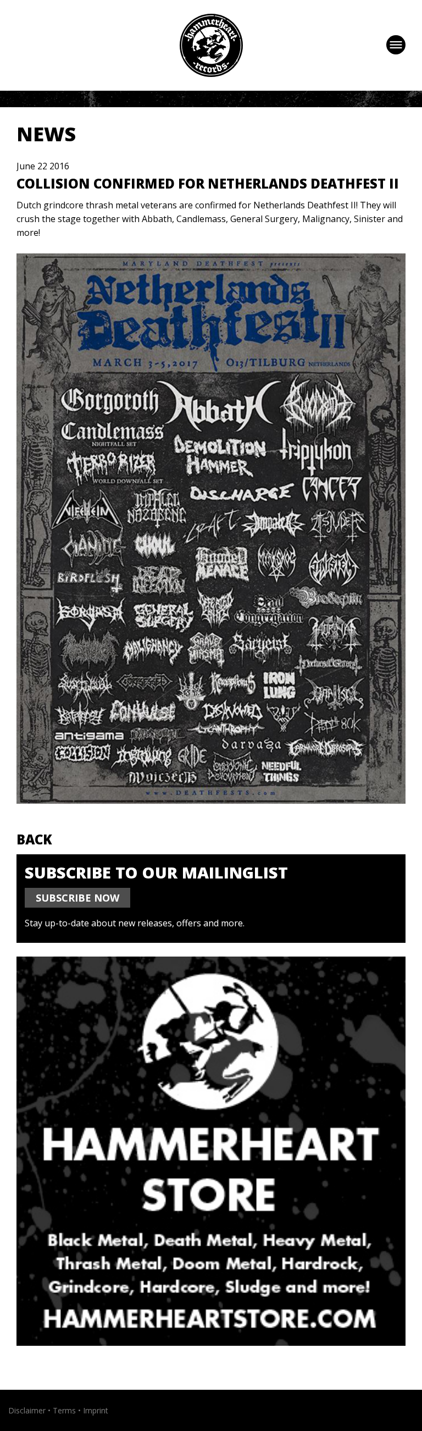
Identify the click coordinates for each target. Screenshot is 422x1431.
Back (34, 839)
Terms (64, 1410)
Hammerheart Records (211, 45)
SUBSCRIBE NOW (77, 897)
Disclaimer (27, 1410)
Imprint (95, 1410)
